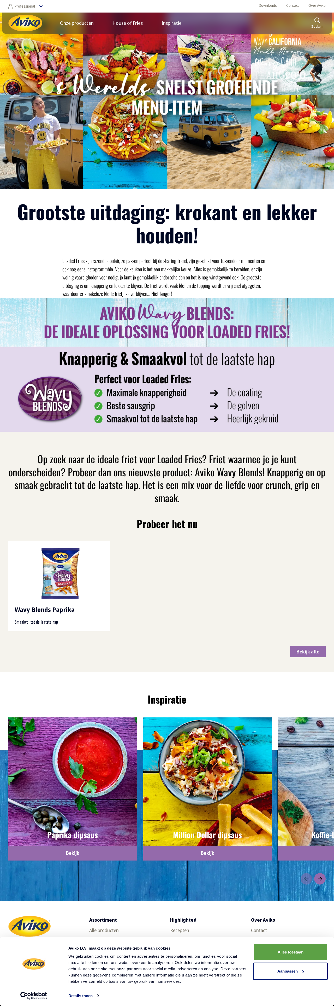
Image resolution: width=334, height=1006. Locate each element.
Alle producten (104, 930)
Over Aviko (317, 5)
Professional (25, 6)
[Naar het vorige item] (306, 879)
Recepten (179, 930)
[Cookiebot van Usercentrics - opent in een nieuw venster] (34, 996)
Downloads (268, 5)
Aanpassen (287, 971)
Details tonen (80, 995)
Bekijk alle (307, 651)
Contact (292, 5)
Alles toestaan (290, 952)
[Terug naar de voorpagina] (25, 23)
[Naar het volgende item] (320, 879)
